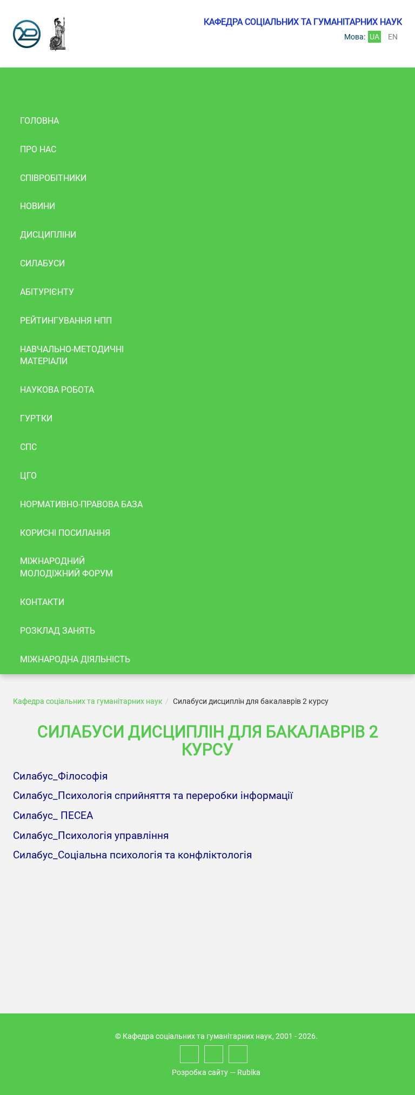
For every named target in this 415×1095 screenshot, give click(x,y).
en (393, 36)
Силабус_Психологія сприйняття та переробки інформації (153, 796)
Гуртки (36, 418)
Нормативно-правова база (81, 504)
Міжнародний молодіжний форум (66, 567)
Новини (37, 206)
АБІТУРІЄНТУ (47, 292)
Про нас (38, 149)
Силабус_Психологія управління (91, 836)
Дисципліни (48, 235)
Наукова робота (57, 390)
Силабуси (42, 263)
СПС (28, 447)
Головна (39, 121)
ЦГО (28, 476)
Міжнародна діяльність (75, 659)
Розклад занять (57, 631)
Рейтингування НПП (66, 320)
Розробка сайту (200, 1072)
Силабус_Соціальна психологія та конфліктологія (132, 855)
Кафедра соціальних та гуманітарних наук (88, 701)
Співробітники (53, 178)
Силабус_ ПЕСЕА (53, 816)
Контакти (42, 602)
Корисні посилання (65, 533)
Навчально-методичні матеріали (72, 355)
